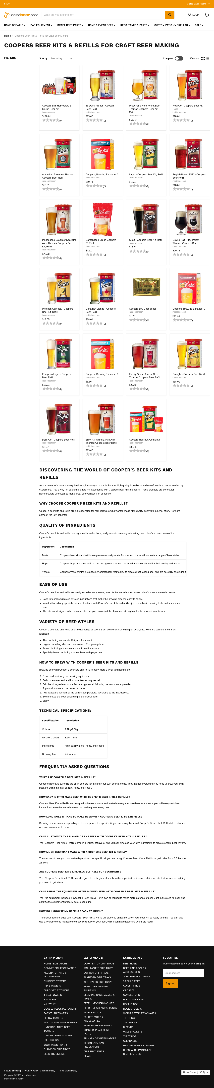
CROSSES (128, 990)
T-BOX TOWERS (53, 995)
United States (197, 4)
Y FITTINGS (129, 1036)
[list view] (207, 58)
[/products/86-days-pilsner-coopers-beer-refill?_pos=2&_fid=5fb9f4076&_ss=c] (103, 85)
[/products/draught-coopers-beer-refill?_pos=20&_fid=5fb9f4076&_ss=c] (190, 354)
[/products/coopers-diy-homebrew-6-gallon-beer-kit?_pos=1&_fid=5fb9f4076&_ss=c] (59, 85)
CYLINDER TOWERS (55, 981)
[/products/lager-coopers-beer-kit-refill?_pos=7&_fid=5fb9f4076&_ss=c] (146, 154)
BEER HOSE (130, 963)
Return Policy (48, 1070)
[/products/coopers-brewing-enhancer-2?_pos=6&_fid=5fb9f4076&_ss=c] (103, 154)
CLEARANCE (130, 1041)
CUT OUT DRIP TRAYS (96, 972)
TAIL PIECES (130, 1022)
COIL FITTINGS (131, 985)
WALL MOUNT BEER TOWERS (60, 1022)
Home (7, 35)
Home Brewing (14, 25)
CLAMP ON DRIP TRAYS (57, 1049)
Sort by (43, 58)
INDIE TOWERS (52, 985)
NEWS (87, 1056)
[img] (50, 120)
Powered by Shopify (14, 1078)
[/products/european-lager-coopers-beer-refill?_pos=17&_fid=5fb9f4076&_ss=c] (59, 354)
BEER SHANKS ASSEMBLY (98, 1025)
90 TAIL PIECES (131, 981)
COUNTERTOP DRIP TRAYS (99, 963)
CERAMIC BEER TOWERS (58, 1035)
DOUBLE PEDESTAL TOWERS (60, 1008)
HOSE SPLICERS (132, 1008)
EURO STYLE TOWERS (56, 990)
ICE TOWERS (51, 1040)
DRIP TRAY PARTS (94, 1051)
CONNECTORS (131, 995)
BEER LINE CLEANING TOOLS (100, 1008)
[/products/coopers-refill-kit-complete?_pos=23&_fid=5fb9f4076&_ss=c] (146, 419)
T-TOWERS (50, 999)
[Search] (169, 15)
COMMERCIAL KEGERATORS (60, 968)
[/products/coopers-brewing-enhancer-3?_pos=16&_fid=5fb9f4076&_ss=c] (190, 288)
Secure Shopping (12, 1070)
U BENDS (128, 1027)
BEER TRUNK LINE (54, 1054)
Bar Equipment (40, 25)
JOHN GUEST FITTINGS (136, 976)
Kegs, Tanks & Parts (134, 25)
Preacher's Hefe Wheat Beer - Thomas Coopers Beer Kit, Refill (145, 109)
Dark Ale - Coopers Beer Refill (58, 439)
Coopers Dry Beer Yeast (142, 308)
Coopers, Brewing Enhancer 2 (102, 174)
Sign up (170, 983)
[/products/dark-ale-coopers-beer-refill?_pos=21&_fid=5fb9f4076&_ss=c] (59, 419)
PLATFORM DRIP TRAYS (97, 977)
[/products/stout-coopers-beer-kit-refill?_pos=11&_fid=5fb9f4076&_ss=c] (146, 219)
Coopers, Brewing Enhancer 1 (102, 374)
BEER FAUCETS (92, 1012)
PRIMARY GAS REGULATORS (100, 1038)
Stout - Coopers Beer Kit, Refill (145, 239)
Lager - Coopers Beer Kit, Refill (146, 174)
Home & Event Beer (101, 25)
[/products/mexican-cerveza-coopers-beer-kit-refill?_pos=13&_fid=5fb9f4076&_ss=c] (59, 288)
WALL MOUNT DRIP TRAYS (98, 968)
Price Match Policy (68, 1070)
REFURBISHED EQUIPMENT (138, 1045)
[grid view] (203, 58)
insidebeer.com (49, 112)
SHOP (7, 4)
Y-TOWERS (50, 1004)
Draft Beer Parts (69, 25)
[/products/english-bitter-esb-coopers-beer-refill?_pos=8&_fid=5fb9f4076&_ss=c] (190, 154)
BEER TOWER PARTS (56, 1044)
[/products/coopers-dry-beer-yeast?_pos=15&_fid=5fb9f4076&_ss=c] (146, 288)
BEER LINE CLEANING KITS (99, 1003)
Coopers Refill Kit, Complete (144, 439)
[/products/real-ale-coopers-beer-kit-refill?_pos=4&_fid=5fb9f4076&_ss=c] (190, 85)
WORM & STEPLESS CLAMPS (139, 1013)
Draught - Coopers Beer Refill (189, 374)
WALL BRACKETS (132, 1031)
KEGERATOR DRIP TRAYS (98, 982)
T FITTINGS (129, 1018)
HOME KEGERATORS (55, 963)
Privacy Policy (31, 1070)
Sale (198, 25)
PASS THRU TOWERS (56, 1013)
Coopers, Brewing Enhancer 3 (189, 308)
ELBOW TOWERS (53, 1018)
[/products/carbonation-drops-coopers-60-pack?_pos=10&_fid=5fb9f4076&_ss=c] (103, 219)
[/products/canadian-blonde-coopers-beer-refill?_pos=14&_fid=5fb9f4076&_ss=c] (103, 288)
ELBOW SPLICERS (133, 999)
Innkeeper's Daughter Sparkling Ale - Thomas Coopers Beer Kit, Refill (59, 243)
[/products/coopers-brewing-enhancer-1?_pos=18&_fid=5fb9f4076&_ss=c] (103, 354)
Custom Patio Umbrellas (171, 25)
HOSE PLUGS (130, 1004)
